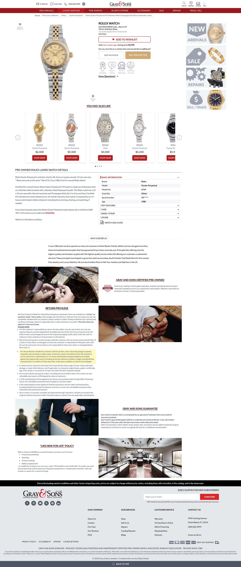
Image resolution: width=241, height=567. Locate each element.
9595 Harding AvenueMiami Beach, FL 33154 (198, 520)
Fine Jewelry (95, 10)
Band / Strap (108, 213)
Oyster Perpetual (76, 15)
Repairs (177, 10)
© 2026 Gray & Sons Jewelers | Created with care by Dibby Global (120, 558)
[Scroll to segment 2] (97, 166)
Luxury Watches (71, 10)
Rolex (64, 15)
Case (103, 209)
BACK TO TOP (122, 564)
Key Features (108, 205)
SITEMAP (57, 542)
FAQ (90, 535)
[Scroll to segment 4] (101, 166)
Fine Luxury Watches (50, 15)
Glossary (158, 535)
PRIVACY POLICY (29, 542)
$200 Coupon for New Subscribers (198, 490)
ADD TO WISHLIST (126, 39)
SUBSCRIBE (209, 497)
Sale (161, 10)
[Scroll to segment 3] (99, 166)
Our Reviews (93, 531)
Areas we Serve (194, 535)
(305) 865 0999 (194, 527)
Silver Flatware (119, 10)
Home (37, 15)
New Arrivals (46, 10)
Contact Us (194, 510)
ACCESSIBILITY (45, 542)
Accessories (143, 10)
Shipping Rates (161, 531)
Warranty (159, 519)
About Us (92, 519)
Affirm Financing (162, 527)
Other (104, 217)
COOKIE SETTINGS (70, 542)
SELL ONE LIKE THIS (138, 55)
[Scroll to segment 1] (95, 166)
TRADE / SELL (196, 10)
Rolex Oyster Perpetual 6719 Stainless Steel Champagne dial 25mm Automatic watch (119, 15)
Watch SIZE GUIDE (114, 222)
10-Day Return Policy (164, 523)
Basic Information (111, 177)
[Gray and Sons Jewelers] (120, 4)
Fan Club (92, 527)
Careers (91, 523)
